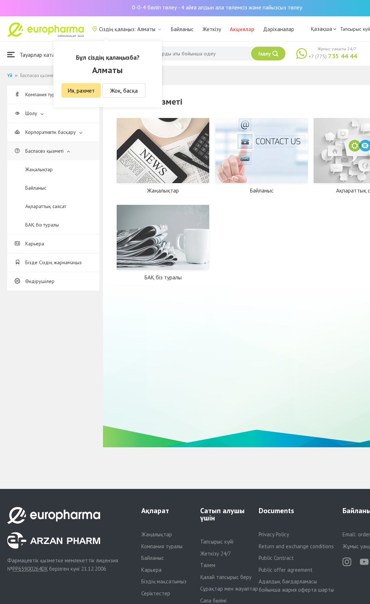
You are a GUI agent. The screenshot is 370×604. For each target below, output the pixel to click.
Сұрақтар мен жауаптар (229, 588)
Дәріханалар (278, 29)
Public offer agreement (286, 569)
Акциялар (242, 29)
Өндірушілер (39, 281)
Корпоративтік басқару (50, 132)
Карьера (34, 243)
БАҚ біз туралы (42, 224)
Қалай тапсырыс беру (225, 577)
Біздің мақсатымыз (163, 581)
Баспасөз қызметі (44, 151)
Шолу (31, 113)
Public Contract (276, 557)
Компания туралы (161, 546)
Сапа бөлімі (213, 600)
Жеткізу (211, 29)
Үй (9, 75)
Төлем (207, 565)
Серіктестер (155, 593)
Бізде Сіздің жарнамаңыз (53, 262)
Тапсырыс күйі (216, 541)
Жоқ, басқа (124, 90)
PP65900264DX (30, 568)
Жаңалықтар (39, 169)
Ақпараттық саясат (45, 206)
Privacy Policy (274, 534)
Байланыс (182, 29)
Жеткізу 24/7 (215, 553)
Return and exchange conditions (296, 546)
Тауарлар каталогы (42, 54)
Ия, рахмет (81, 90)
